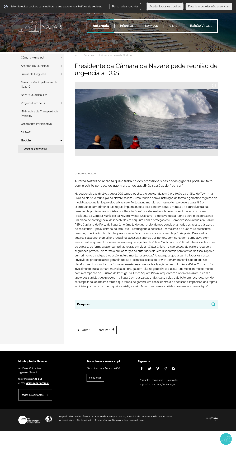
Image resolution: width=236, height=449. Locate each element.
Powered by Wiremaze (212, 420)
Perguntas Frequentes (151, 380)
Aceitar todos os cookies (165, 6)
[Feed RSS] (173, 368)
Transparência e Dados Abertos (111, 420)
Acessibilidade (48, 419)
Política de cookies (89, 6)
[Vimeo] (158, 368)
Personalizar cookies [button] (125, 6)
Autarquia (89, 55)
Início (77, 55)
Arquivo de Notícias (121, 55)
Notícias (102, 55)
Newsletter (172, 380)
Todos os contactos (33, 394)
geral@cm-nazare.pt (37, 382)
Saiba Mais (95, 377)
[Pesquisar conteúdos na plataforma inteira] (213, 304)
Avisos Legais (137, 420)
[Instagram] (165, 368)
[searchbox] (146, 304)
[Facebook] (142, 368)
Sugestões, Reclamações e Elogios (157, 384)
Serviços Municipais (129, 416)
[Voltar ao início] (41, 26)
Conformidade (84, 420)
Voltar (85, 330)
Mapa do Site (66, 416)
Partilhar (104, 330)
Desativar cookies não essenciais (209, 6)
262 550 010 (35, 378)
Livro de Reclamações (29, 420)
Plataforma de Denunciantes (157, 416)
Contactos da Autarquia (104, 416)
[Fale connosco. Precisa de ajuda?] (195, 439)
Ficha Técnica (82, 416)
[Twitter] (150, 368)
